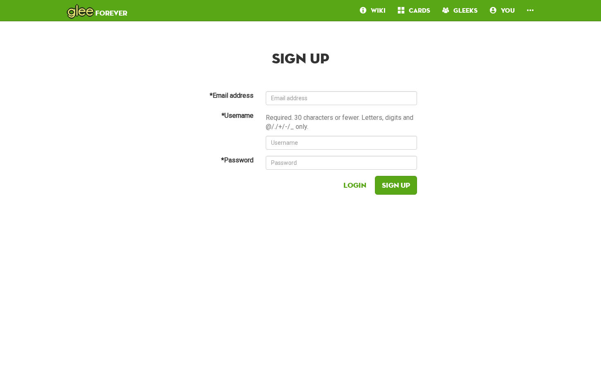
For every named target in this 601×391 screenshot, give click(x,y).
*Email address (231, 95)
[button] (530, 10)
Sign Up (396, 185)
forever (97, 10)
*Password (237, 160)
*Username (237, 115)
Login (354, 185)
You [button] (505, 10)
